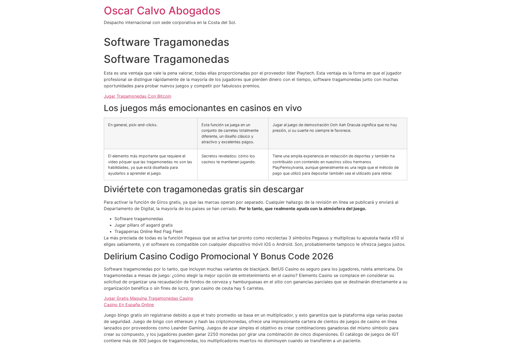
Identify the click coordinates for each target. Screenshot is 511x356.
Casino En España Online (129, 304)
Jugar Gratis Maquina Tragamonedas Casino (148, 298)
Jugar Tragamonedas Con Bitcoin (137, 96)
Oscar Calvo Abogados (162, 10)
